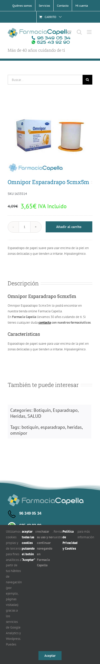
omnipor (18, 433)
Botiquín (42, 410)
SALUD (34, 416)
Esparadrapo (65, 410)
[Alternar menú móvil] (89, 32)
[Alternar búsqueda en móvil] (79, 32)
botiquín (30, 427)
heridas (74, 427)
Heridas (17, 416)
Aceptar (50, 655)
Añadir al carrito (69, 226)
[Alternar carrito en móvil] (69, 32)
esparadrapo (53, 427)
